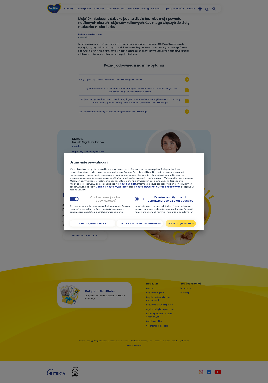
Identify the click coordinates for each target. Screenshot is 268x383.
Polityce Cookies (127, 183)
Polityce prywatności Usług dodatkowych (157, 186)
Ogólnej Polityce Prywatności (112, 186)
